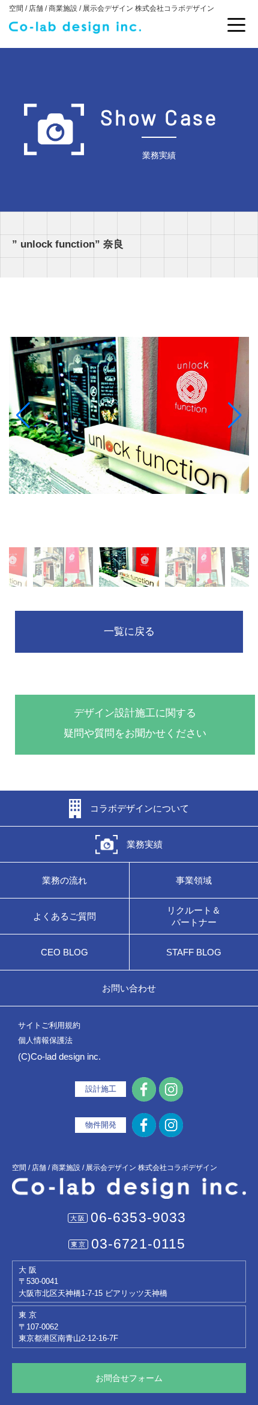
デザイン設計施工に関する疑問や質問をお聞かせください (135, 723)
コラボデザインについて (139, 808)
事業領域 (194, 880)
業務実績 (145, 844)
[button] (23, 415)
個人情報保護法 (45, 1040)
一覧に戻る (129, 631)
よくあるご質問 (64, 916)
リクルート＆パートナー (194, 916)
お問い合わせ (129, 988)
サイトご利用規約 (49, 1025)
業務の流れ (64, 880)
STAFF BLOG (193, 952)
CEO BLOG (64, 952)
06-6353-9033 (139, 1217)
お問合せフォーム (129, 1378)
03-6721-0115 (138, 1244)
